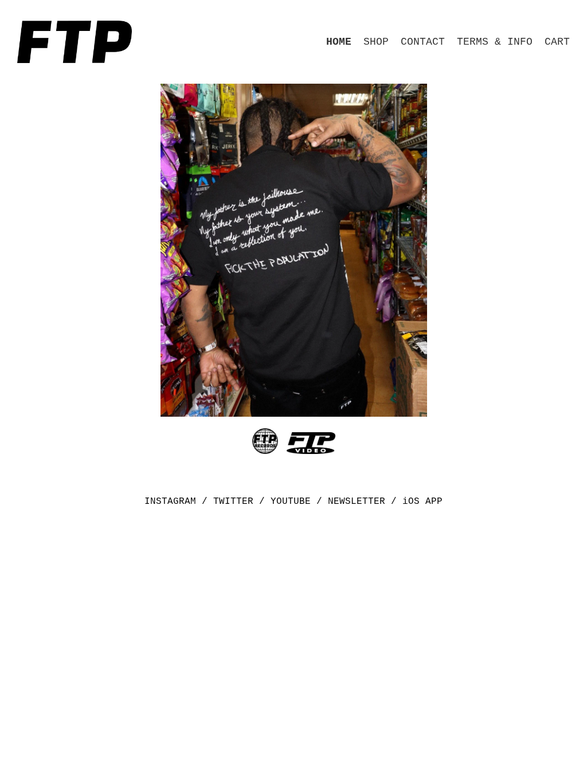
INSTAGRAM (170, 501)
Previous (185, 250)
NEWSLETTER (356, 501)
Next (403, 250)
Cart (557, 42)
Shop (376, 42)
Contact (423, 42)
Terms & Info (495, 42)
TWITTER (233, 501)
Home (338, 42)
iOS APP (422, 501)
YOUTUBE (291, 501)
